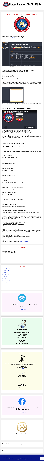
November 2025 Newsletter (7, 286)
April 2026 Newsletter (6, 276)
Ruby (17, 459)
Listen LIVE (22, 368)
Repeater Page (23, 388)
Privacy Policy (16, 455)
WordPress (25, 459)
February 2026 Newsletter (6, 280)
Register (5, 455)
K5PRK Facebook (22, 412)
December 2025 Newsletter (7, 284)
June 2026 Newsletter (6, 272)
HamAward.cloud (15, 37)
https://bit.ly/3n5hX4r (6, 141)
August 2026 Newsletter (6, 268)
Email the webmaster (4, 457)
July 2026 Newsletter (6, 270)
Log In (42, 0)
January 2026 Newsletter (6, 282)
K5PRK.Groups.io (22, 309)
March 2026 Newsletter (6, 278)
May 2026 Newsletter (6, 274)
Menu (42, 8)
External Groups (10, 455)
